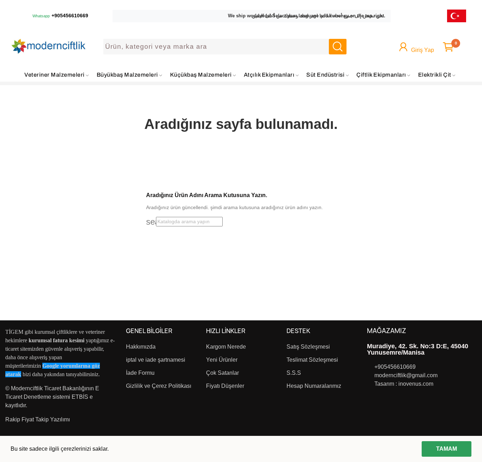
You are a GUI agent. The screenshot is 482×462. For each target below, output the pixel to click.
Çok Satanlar (222, 373)
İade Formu (140, 373)
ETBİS (80, 397)
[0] (448, 47)
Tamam (446, 449)
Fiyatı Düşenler (225, 386)
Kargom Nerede (226, 347)
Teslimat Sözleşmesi (312, 360)
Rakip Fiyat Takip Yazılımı (37, 419)
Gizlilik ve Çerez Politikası (158, 386)
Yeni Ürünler (221, 360)
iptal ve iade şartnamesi (155, 360)
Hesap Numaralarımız (314, 386)
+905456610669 (70, 16)
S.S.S (294, 373)
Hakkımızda (141, 347)
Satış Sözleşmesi (308, 347)
